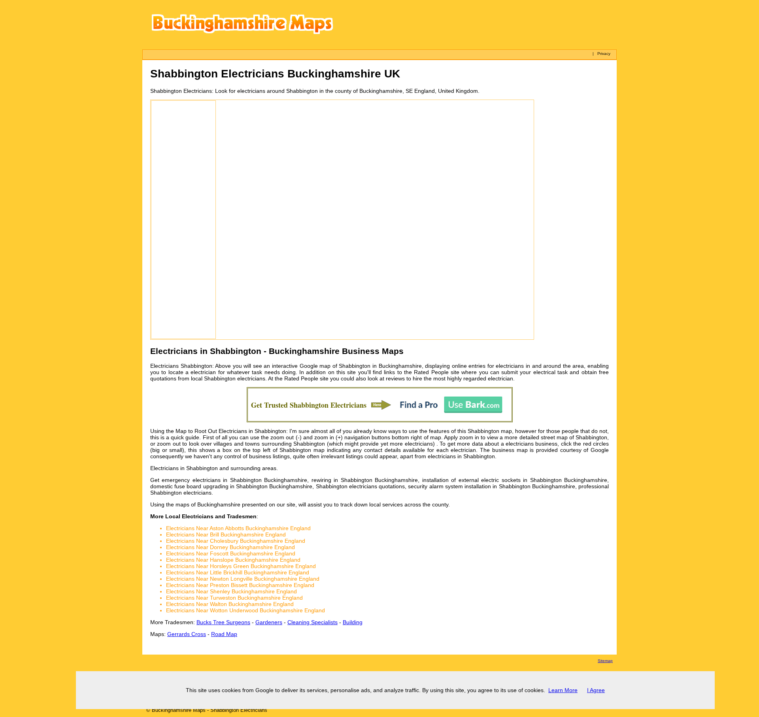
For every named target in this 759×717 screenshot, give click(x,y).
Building (353, 622)
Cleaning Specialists (312, 622)
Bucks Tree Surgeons (223, 622)
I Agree (596, 690)
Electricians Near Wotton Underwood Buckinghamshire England (245, 610)
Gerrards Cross (186, 634)
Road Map (224, 634)
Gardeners (268, 622)
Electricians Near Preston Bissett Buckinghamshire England (240, 585)
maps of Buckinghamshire (208, 504)
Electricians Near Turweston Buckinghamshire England (234, 598)
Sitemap (605, 661)
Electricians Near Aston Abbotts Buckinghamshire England (238, 528)
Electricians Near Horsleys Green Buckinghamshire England (241, 566)
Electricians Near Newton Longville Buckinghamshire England (242, 579)
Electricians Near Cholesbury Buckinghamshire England (235, 541)
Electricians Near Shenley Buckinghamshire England (231, 591)
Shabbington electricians (234, 378)
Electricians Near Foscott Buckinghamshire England (230, 553)
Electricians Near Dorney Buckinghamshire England (230, 547)
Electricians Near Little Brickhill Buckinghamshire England (237, 572)
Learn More (563, 690)
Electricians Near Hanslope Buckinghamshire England (233, 560)
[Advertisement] (183, 219)
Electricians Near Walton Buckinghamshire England (230, 604)
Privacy (603, 53)
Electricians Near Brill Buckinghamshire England (226, 534)
